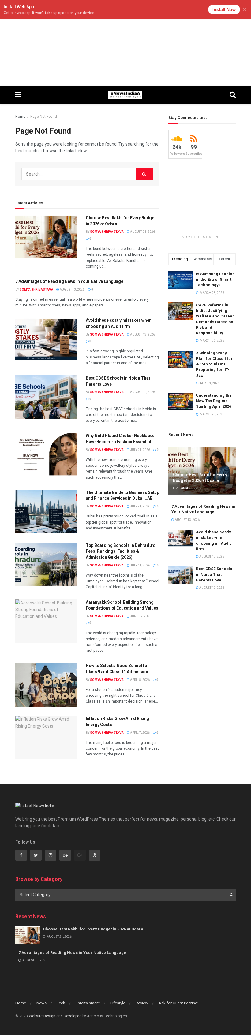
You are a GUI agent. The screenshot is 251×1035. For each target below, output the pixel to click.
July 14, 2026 (139, 565)
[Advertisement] (125, 43)
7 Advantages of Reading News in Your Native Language (69, 281)
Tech (61, 1003)
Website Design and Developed (55, 1016)
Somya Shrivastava (107, 231)
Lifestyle (117, 1003)
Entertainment (88, 1003)
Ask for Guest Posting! (178, 1003)
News (41, 1003)
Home (20, 116)
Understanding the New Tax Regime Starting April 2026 (214, 401)
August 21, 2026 (142, 231)
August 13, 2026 (71, 289)
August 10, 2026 (142, 392)
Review (142, 1003)
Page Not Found (43, 116)
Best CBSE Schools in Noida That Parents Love (214, 574)
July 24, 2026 (139, 449)
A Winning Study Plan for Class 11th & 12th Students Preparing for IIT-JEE (214, 364)
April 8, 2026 (139, 679)
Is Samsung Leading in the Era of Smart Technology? (215, 279)
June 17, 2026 (140, 616)
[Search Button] (144, 174)
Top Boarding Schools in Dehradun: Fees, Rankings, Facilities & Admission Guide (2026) (120, 551)
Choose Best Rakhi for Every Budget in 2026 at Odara (93, 929)
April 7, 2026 (139, 732)
